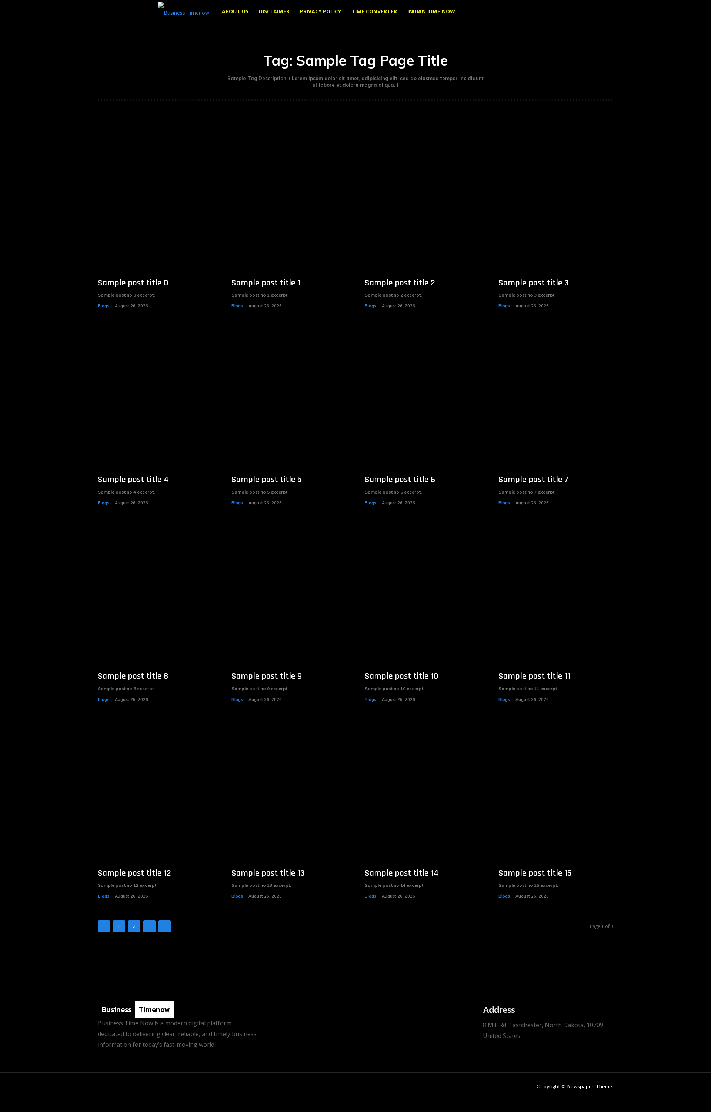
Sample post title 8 (133, 676)
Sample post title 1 (265, 282)
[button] (544, 12)
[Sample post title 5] (289, 396)
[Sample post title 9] (289, 593)
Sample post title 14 (401, 873)
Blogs (103, 305)
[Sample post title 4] (155, 396)
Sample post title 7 (533, 479)
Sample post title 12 (134, 873)
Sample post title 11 (534, 676)
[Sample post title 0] (155, 199)
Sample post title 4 (133, 479)
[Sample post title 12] (155, 790)
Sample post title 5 (266, 479)
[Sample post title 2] (422, 199)
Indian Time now (431, 11)
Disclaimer (274, 11)
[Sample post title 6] (422, 396)
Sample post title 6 (400, 479)
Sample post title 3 (533, 282)
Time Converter (374, 11)
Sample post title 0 (133, 282)
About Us (235, 11)
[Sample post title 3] (556, 199)
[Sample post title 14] (422, 790)
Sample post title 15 (535, 873)
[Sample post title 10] (422, 593)
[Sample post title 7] (556, 396)
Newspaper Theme (589, 1086)
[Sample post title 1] (289, 199)
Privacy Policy (320, 11)
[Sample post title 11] (556, 593)
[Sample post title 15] (556, 790)
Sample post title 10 (401, 676)
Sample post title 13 (268, 873)
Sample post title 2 (400, 282)
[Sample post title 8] (155, 593)
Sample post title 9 (266, 676)
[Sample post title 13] (289, 790)
